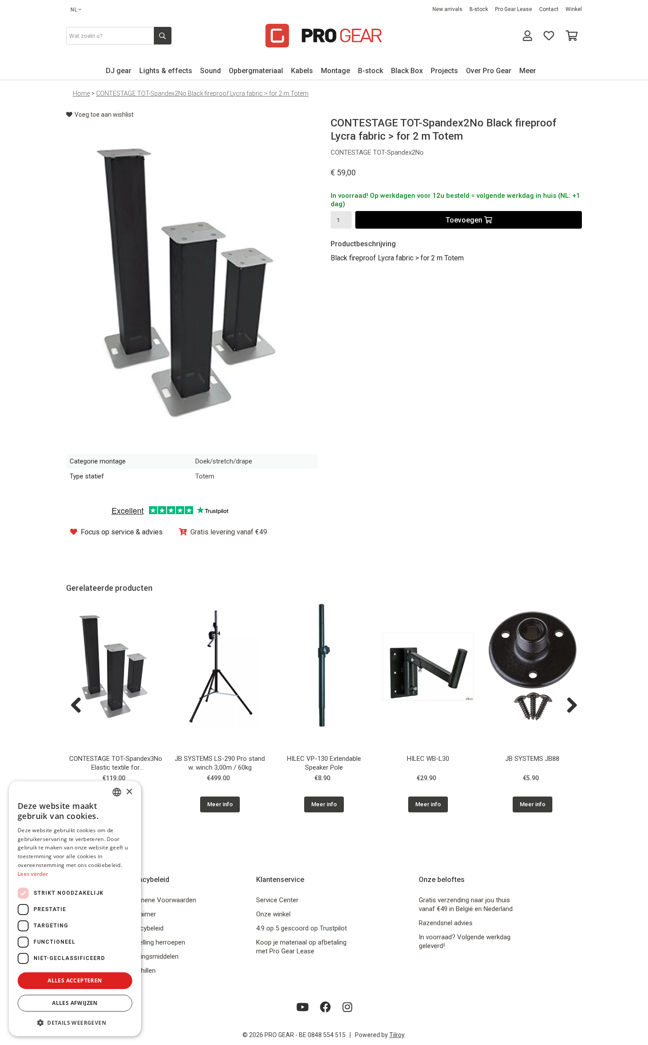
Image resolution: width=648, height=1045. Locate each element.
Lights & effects (165, 71)
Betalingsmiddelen (152, 956)
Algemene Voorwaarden (161, 900)
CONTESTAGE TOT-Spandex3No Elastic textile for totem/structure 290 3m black (115, 764)
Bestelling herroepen (155, 942)
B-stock (478, 9)
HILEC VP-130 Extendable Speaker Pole (324, 763)
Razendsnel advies (446, 923)
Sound (210, 71)
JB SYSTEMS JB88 (532, 759)
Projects (444, 71)
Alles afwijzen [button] (75, 1003)
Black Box (407, 71)
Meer (527, 71)
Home (81, 93)
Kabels (302, 71)
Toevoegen (465, 220)
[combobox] (116, 792)
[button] (75, 1022)
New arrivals (447, 9)
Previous (79, 706)
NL (74, 10)
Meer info (220, 804)
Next (568, 706)
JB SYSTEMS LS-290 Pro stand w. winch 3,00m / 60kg (220, 763)
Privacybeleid (145, 928)
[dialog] (75, 908)
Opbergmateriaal (256, 71)
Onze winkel (273, 914)
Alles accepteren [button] (75, 980)
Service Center (277, 900)
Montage (335, 71)
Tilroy (396, 1034)
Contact (549, 9)
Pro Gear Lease (513, 9)
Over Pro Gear (488, 71)
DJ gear (118, 71)
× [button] (129, 792)
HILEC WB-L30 (428, 759)
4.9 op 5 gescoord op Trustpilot (301, 928)
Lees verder (33, 874)
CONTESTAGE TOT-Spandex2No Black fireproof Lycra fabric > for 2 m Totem (202, 93)
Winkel (574, 9)
